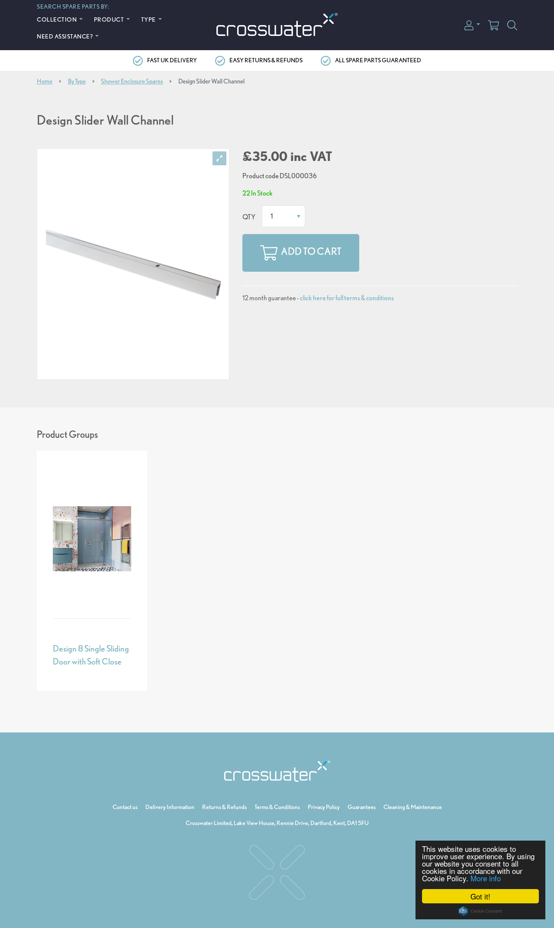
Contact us (125, 806)
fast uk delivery (172, 60)
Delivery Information (169, 806)
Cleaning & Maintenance (412, 806)
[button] (472, 24)
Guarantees (362, 806)
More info (485, 878)
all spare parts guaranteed (378, 60)
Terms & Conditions (277, 806)
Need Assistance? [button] (65, 36)
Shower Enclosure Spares (132, 81)
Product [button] (109, 19)
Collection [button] (57, 19)
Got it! (480, 896)
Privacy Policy (324, 806)
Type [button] (149, 19)
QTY (248, 217)
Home (44, 81)
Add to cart (311, 252)
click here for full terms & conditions (347, 298)
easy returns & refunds (266, 60)
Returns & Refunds (224, 806)
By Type (77, 81)
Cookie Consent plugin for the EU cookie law (480, 911)
